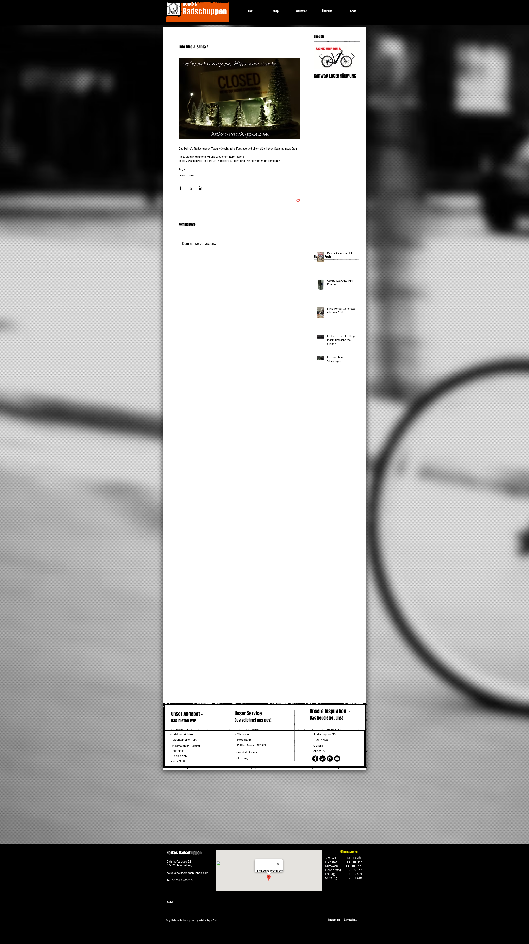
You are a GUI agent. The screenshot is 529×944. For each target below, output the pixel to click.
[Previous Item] (320, 56)
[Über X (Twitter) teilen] (191, 188)
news (182, 175)
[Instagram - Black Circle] (330, 758)
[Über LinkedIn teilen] (201, 188)
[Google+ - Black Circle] (322, 758)
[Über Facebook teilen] (180, 188)
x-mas (191, 175)
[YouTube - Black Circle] (337, 758)
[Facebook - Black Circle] (315, 758)
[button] (180, 756)
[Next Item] (353, 56)
